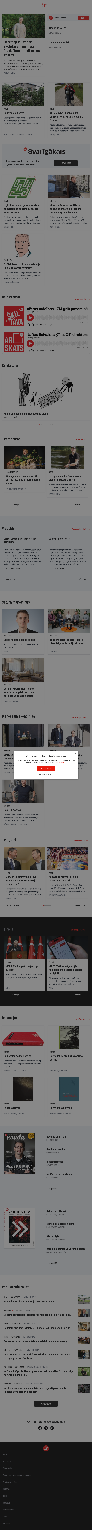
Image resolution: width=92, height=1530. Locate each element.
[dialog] (46, 765)
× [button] (75, 753)
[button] (46, 774)
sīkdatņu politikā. (60, 763)
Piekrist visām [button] (46, 769)
